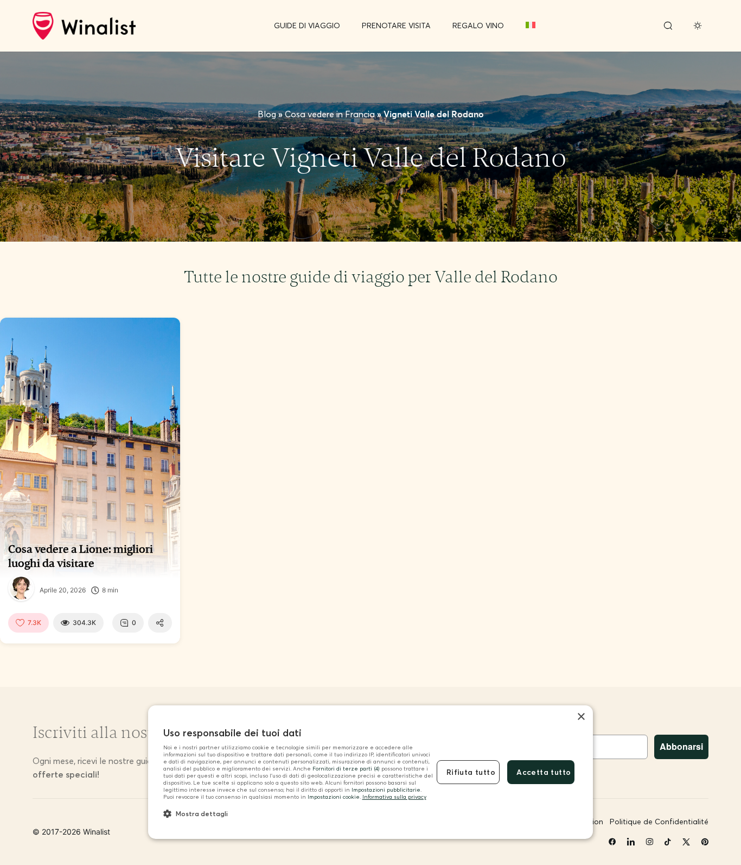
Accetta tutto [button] (543, 772)
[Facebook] (612, 842)
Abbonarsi (681, 746)
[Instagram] (649, 842)
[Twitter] (686, 842)
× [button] (581, 717)
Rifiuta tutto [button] (470, 772)
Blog (267, 114)
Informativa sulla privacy (394, 796)
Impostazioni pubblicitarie (386, 789)
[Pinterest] (704, 842)
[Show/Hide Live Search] (668, 26)
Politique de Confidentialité (659, 821)
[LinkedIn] (631, 842)
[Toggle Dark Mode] (697, 26)
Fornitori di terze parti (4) (346, 768)
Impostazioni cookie (334, 796)
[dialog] (370, 772)
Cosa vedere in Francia (330, 114)
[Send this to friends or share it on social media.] (160, 623)
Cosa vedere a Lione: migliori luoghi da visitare (80, 556)
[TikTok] (668, 842)
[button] (298, 813)
